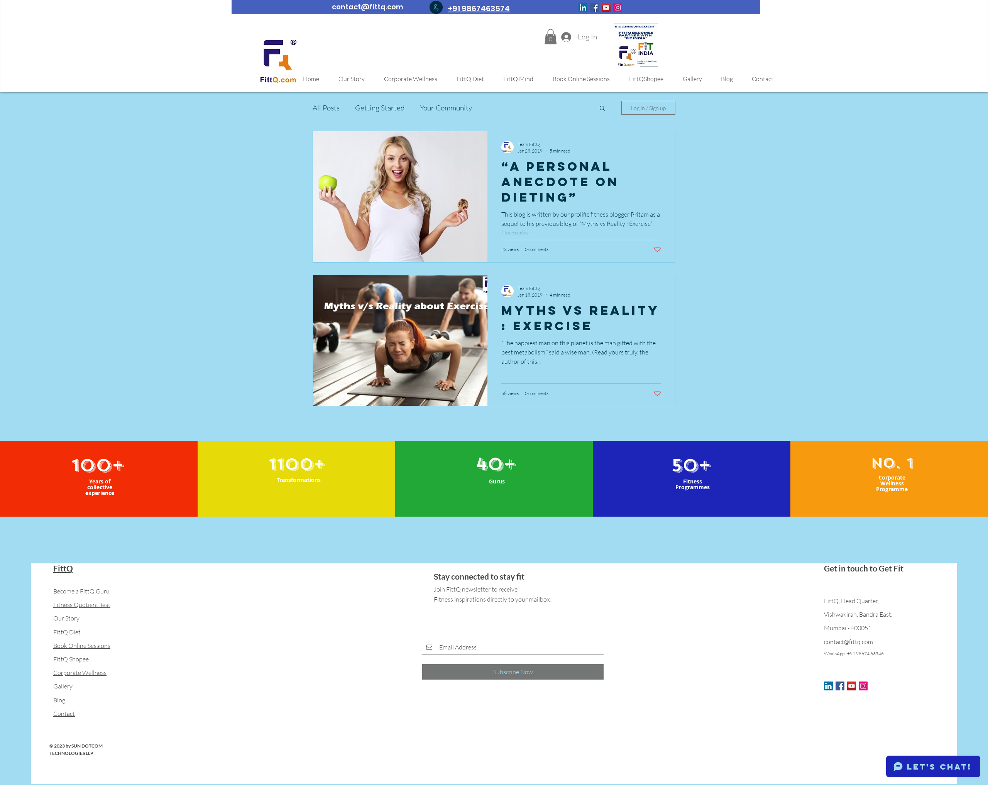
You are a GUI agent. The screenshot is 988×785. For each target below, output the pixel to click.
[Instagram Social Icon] (617, 7)
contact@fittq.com (848, 642)
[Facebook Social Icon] (594, 7)
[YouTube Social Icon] (606, 7)
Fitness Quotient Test (81, 605)
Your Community (446, 107)
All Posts (326, 107)
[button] (550, 36)
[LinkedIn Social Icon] (583, 7)
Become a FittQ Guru (81, 591)
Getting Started (379, 107)
